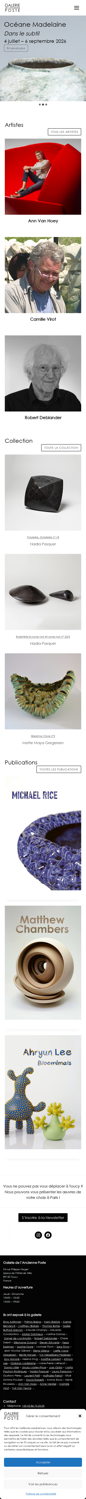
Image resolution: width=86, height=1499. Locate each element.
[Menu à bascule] (76, 7)
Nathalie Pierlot (52, 1375)
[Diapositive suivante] (79, 93)
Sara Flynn (63, 1346)
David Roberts (35, 1379)
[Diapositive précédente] (70, 93)
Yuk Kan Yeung (21, 1388)
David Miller (11, 1367)
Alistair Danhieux (32, 1334)
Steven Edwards (49, 1342)
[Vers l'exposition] (43, 493)
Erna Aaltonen (12, 1321)
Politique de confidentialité (41, 1493)
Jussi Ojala (55, 1367)
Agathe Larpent (51, 1359)
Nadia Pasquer (39, 1371)
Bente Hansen (27, 1354)
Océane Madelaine (23, 1363)
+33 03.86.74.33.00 (33, 1405)
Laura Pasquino (62, 1371)
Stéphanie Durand (25, 1342)
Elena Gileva (41, 1350)
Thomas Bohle (51, 1326)
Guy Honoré (11, 1359)
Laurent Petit (32, 1375)
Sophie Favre (25, 1346)
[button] (80, 1416)
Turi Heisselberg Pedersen (55, 1354)
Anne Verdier (48, 1383)
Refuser (43, 1473)
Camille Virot (43, 319)
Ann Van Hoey (43, 220)
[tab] (40, 105)
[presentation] (43, 177)
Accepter (43, 1462)
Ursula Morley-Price (34, 1367)
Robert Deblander (43, 417)
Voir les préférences (43, 1484)
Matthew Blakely (28, 1326)
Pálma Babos (32, 1321)
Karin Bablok (52, 1321)
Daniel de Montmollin (17, 1338)
